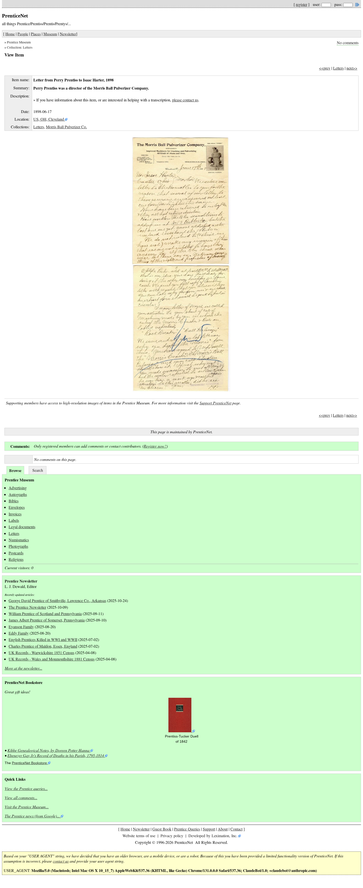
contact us (61, 861)
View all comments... (21, 797)
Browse (15, 470)
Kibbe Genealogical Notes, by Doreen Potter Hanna (48, 750)
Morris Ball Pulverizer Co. (66, 126)
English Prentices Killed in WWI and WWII (43, 639)
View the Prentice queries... (26, 788)
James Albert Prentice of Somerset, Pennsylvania (47, 620)
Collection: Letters (19, 47)
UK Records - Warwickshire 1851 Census (41, 652)
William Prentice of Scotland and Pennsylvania (45, 613)
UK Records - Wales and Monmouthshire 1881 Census (52, 658)
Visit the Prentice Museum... (27, 806)
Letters (338, 68)
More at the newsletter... (23, 668)
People (23, 33)
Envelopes (17, 507)
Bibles (14, 500)
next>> (351, 68)
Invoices (15, 513)
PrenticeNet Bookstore (29, 763)
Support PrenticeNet (215, 402)
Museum (50, 33)
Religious (16, 559)
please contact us (185, 99)
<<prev (324, 68)
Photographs (18, 546)
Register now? (155, 446)
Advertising (18, 487)
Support (209, 828)
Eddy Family (19, 633)
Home (10, 33)
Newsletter (68, 33)
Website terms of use (138, 835)
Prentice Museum (19, 42)
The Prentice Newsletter (27, 607)
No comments (348, 42)
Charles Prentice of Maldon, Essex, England (43, 646)
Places (36, 33)
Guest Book (161, 828)
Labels (14, 520)
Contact (236, 828)
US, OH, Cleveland (48, 119)
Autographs (18, 494)
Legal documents (22, 526)
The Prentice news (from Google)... (32, 815)
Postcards (16, 552)
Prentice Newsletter (21, 581)
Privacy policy (172, 835)
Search (37, 470)
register (301, 4)
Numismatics (19, 539)
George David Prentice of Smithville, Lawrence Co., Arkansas (57, 600)
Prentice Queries (187, 828)
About (223, 828)
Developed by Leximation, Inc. (212, 835)
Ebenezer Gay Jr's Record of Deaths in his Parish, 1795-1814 (55, 755)
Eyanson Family (21, 626)
